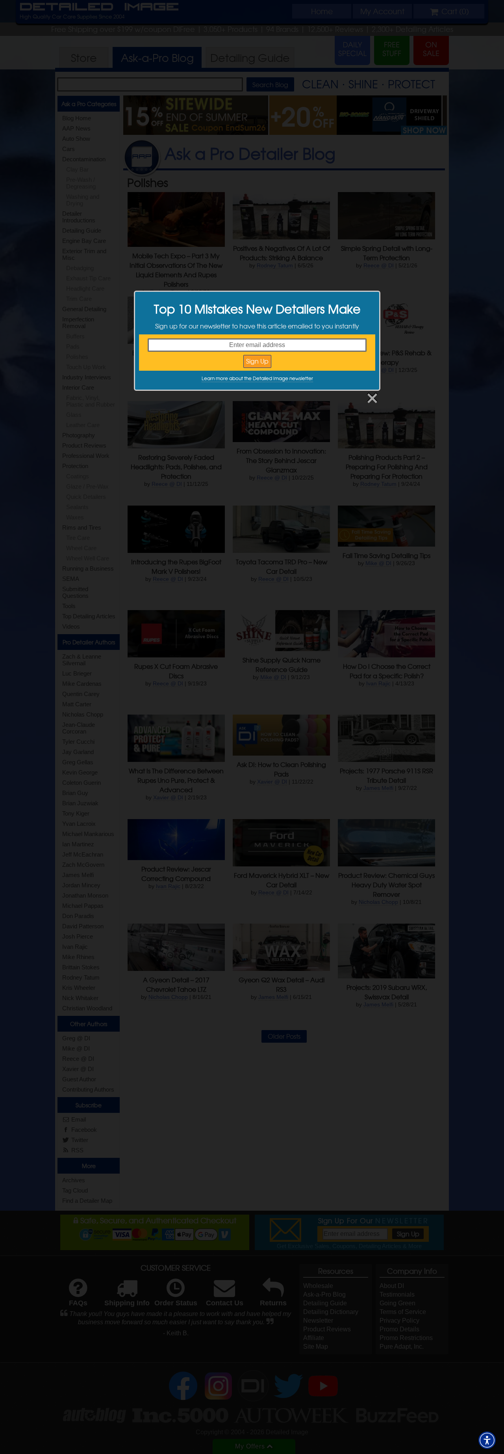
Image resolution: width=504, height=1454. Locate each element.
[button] (487, 1440)
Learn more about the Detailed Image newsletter (257, 378)
